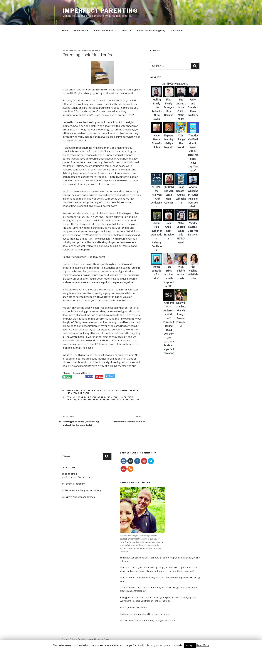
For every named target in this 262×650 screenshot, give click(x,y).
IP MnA (96, 50)
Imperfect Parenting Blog (151, 30)
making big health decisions (96, 400)
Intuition (113, 397)
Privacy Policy (68, 639)
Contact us (177, 30)
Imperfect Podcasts (105, 30)
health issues (96, 397)
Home (65, 30)
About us (126, 30)
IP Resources (81, 30)
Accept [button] (189, 645)
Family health (76, 397)
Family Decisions (108, 390)
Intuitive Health (78, 393)
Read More (202, 645)
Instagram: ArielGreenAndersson (78, 497)
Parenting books (128, 400)
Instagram (67, 483)
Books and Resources (81, 390)
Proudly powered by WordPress (93, 639)
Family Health (129, 390)
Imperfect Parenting (100, 10)
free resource (136, 614)
